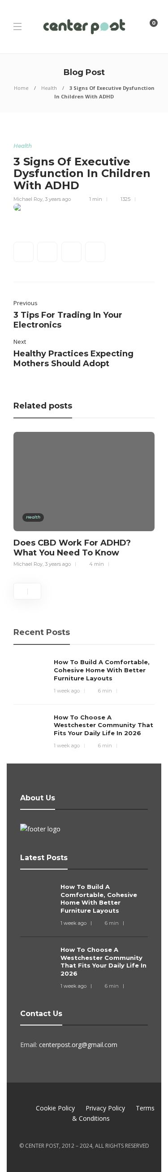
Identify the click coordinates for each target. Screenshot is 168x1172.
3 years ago (58, 199)
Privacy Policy (105, 1108)
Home (21, 87)
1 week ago (67, 691)
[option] (84, 498)
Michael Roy (28, 199)
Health (49, 87)
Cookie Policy (55, 1108)
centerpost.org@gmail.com (78, 1044)
